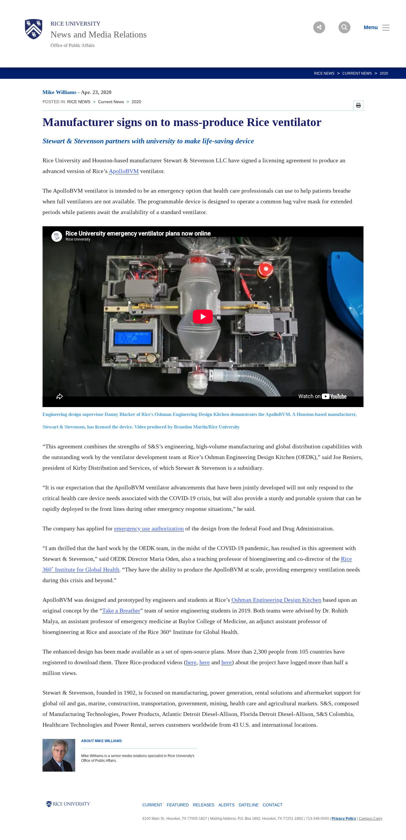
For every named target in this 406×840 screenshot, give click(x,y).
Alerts (226, 805)
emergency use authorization (149, 528)
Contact (273, 805)
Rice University (75, 23)
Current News (357, 73)
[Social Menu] (319, 27)
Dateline (249, 805)
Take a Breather (121, 610)
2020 (384, 73)
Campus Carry (370, 819)
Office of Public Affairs (73, 45)
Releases (203, 805)
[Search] (344, 27)
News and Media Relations (99, 34)
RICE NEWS (324, 73)
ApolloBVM (124, 171)
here (191, 662)
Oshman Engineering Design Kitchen (276, 599)
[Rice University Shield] (33, 29)
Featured (178, 805)
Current (152, 805)
